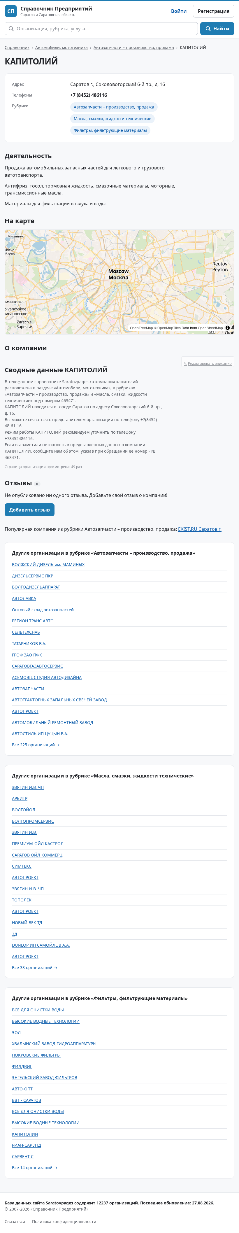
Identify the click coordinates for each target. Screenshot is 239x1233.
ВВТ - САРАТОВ (26, 1100)
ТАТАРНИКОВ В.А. (29, 643)
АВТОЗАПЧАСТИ (28, 688)
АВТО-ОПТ (22, 1089)
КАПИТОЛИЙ (25, 1134)
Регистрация (213, 11)
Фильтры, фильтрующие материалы (110, 130)
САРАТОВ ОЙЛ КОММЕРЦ (37, 855)
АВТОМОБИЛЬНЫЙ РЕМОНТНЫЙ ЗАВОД (52, 722)
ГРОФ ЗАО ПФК (27, 655)
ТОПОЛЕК (21, 900)
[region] (119, 282)
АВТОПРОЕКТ (25, 711)
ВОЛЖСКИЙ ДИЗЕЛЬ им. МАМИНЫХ (48, 564)
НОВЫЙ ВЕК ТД (27, 922)
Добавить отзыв (29, 510)
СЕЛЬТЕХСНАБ (26, 632)
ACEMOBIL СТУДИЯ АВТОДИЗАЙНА (47, 677)
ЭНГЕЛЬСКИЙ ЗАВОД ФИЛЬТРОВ (44, 1077)
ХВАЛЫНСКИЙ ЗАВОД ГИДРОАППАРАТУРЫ (54, 1043)
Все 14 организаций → (34, 1167)
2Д (14, 934)
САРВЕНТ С (23, 1156)
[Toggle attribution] (227, 327)
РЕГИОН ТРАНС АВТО (33, 620)
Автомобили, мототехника (61, 47)
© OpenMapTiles (167, 327)
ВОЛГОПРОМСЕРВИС (33, 821)
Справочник (17, 47)
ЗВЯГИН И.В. (24, 832)
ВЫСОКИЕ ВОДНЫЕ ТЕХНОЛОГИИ (46, 1021)
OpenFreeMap (141, 327)
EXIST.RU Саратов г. (200, 529)
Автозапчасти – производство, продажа (134, 47)
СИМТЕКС (21, 866)
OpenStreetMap (210, 327)
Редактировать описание (208, 363)
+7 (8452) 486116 (88, 95)
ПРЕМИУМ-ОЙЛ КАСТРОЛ (38, 843)
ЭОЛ (16, 1032)
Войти (179, 11)
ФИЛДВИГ (22, 1066)
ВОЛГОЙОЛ (23, 809)
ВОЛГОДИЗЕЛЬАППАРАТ (36, 587)
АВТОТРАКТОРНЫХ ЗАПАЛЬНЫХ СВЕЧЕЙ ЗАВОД (59, 700)
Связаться (15, 1221)
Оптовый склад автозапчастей (43, 609)
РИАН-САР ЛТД (26, 1145)
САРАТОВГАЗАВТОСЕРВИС (37, 666)
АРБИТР (19, 798)
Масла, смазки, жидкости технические (112, 118)
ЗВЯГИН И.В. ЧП (28, 787)
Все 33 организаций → (34, 967)
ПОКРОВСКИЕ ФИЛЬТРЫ (36, 1055)
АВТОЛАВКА (24, 598)
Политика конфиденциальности (64, 1221)
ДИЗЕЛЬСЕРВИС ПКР (32, 576)
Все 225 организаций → (36, 744)
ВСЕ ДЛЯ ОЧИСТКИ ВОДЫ (38, 1010)
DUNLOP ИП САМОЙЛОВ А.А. (41, 945)
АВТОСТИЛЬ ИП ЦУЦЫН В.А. (40, 733)
